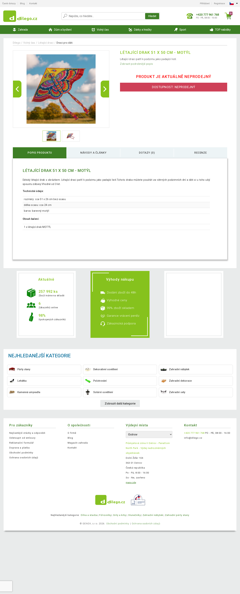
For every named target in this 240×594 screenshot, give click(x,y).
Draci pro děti (65, 42)
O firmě (72, 433)
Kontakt (33, 3)
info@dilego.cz (193, 438)
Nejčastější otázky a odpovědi (27, 433)
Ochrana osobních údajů (23, 457)
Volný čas (29, 42)
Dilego (16, 42)
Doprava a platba (19, 447)
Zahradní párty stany (177, 515)
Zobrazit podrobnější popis (136, 63)
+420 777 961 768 (194, 433)
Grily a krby (119, 515)
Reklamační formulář (21, 442)
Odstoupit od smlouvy (22, 438)
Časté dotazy (9, 3)
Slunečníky (134, 515)
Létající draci (46, 42)
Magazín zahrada (78, 442)
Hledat (152, 16)
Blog (22, 3)
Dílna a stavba (89, 515)
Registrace (219, 3)
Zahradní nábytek (153, 515)
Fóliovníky (105, 515)
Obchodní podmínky (21, 452)
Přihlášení (205, 3)
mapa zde (131, 482)
